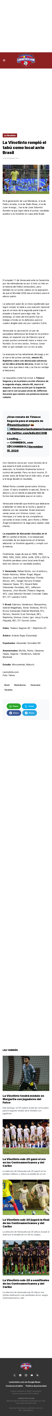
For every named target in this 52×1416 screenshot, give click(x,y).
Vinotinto (8, 690)
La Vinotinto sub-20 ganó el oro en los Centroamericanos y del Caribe (24, 1162)
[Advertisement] (26, 26)
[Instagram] (26, 1375)
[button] (4, 60)
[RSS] (37, 1375)
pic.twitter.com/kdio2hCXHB (27, 433)
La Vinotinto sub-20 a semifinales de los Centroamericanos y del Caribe (26, 1284)
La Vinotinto (10, 135)
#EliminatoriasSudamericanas (31, 429)
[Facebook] (20, 1375)
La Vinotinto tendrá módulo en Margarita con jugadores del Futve (23, 1099)
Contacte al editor (14, 1386)
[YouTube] (32, 1375)
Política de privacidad (36, 1386)
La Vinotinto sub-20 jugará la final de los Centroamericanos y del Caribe (26, 1223)
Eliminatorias (20, 685)
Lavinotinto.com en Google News (24, 1382)
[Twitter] (14, 1375)
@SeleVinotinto (18, 425)
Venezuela (35, 685)
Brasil (6, 685)
